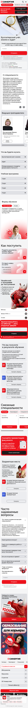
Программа (5, 701)
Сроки (10, 701)
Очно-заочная (7, 205)
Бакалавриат (14, 412)
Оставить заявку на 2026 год (21, 9)
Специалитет (20, 662)
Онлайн (16, 205)
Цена (15, 701)
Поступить (19, 701)
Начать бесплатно (7, 4)
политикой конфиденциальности (8, 337)
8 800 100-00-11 (7, 269)
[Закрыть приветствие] (1, 695)
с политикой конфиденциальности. (12, 58)
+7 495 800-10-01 (7, 272)
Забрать (14, 619)
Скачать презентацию (21, 12)
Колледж (4, 412)
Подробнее (9, 426)
